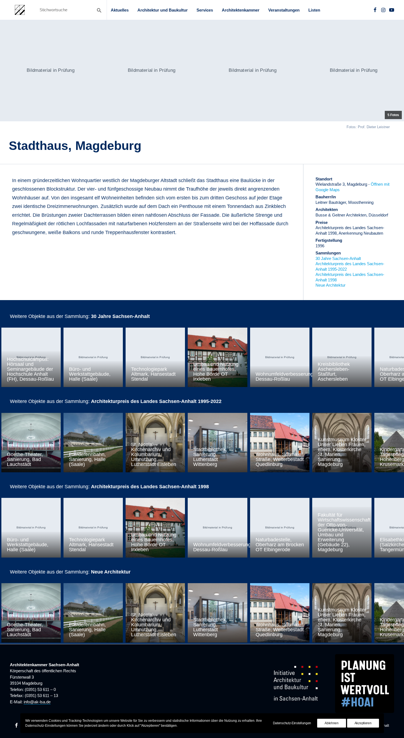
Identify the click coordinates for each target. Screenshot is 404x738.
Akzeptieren (363, 723)
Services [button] (205, 10)
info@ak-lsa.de (37, 701)
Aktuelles (120, 10)
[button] (375, 10)
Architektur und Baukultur (162, 10)
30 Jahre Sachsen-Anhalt (338, 258)
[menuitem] (119, 10)
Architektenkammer (240, 10)
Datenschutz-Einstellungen (292, 723)
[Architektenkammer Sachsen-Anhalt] (20, 10)
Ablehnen (332, 723)
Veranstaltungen (284, 10)
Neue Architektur (330, 285)
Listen (314, 10)
